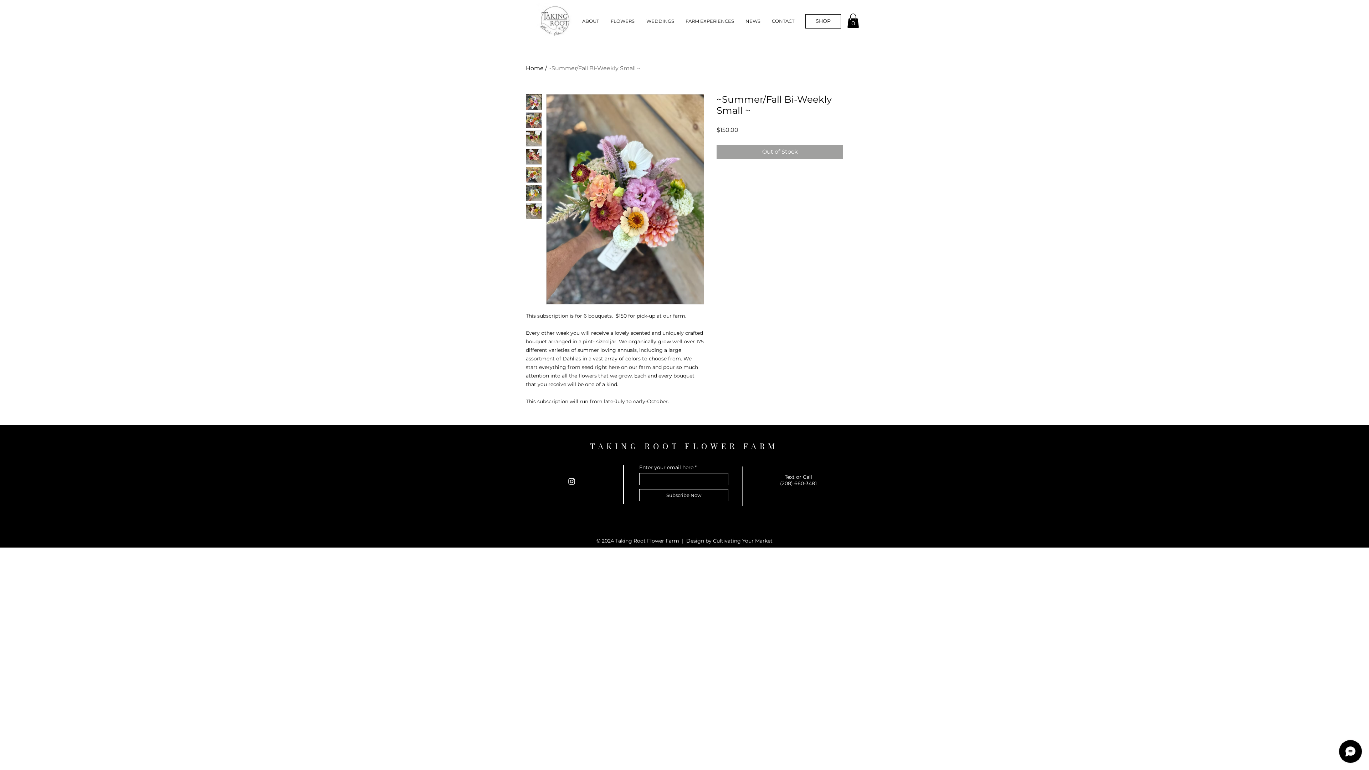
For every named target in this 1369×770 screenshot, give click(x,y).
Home (535, 68)
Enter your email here (666, 467)
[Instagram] (571, 481)
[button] (620, 21)
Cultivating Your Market (743, 541)
